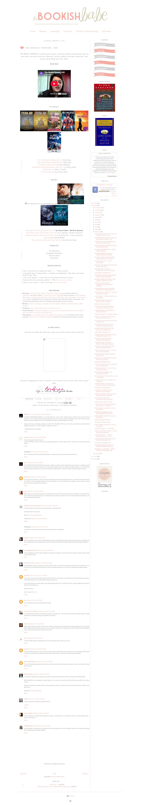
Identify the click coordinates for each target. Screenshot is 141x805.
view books (114, 195)
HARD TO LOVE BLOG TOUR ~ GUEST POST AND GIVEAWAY (106, 431)
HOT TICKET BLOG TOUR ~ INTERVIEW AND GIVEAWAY (104, 398)
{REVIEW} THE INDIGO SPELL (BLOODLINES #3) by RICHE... (104, 412)
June (96, 222)
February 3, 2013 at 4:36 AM (40, 452)
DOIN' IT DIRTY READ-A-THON (103, 402)
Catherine (26, 295)
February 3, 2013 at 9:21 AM (37, 538)
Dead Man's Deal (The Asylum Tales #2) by (48, 167)
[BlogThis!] (67, 403)
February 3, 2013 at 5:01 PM (35, 638)
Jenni (25, 624)
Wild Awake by (48, 169)
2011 (95, 459)
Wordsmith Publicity (30, 661)
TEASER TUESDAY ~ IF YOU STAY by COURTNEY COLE (105, 369)
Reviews (42, 31)
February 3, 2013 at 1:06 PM (34, 600)
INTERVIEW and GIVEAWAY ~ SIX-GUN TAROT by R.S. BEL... (106, 293)
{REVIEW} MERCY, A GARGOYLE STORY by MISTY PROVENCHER (105, 384)
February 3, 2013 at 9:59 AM (46, 550)
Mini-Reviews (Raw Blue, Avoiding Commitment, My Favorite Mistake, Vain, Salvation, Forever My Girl (54, 297)
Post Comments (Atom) (58, 776)
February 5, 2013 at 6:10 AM (41, 713)
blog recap (44, 405)
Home (32, 31)
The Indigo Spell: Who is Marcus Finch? (46, 308)
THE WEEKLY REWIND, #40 (103, 387)
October (97, 212)
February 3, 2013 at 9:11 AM (39, 527)
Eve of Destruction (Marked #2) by (50, 162)
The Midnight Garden (36, 690)
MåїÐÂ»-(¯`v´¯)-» (29, 414)
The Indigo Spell (38, 315)
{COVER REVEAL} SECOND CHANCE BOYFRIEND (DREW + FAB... (106, 238)
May (96, 224)
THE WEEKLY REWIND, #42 (103, 273)
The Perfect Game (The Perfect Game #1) (41, 233)
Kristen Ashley (111, 172)
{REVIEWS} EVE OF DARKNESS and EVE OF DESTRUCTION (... (105, 242)
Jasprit (26, 538)
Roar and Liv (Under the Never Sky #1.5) (47, 240)
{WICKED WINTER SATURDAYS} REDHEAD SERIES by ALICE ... (104, 445)
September (98, 215)
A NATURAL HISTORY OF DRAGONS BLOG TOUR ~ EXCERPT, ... (105, 405)
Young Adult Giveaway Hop (56, 315)
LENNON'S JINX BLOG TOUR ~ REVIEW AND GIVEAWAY (104, 339)
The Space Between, (42, 310)
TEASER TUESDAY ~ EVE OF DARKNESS (103, 261)
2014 (95, 203)
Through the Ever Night (52, 295)
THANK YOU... (53, 784)
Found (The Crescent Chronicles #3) (64, 310)
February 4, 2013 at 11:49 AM (36, 699)
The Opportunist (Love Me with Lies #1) (40, 230)
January (97, 453)
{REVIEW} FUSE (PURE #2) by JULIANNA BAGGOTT (103, 372)
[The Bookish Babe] (104, 481)
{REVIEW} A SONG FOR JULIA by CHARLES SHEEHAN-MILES (104, 325)
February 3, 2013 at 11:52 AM (38, 575)
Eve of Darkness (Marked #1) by (50, 160)
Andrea (101, 187)
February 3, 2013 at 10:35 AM (43, 563)
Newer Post (23, 773)
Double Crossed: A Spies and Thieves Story (42, 235)
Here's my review (59, 282)
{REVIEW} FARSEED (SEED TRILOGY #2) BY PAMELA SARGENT (105, 276)
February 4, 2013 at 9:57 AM (41, 674)
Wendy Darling (28, 674)
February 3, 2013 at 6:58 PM (38, 649)
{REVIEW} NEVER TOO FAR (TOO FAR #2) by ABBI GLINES (106, 246)
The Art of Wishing (48, 172)
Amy (25, 491)
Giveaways (54, 31)
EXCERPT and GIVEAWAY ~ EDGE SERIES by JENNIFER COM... (105, 449)
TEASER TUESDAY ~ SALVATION (104, 428)
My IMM (26, 705)
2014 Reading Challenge (105, 185)
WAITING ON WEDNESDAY (102, 304)
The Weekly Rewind (68, 405)
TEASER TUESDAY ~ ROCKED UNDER (106, 314)
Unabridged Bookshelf (30, 550)
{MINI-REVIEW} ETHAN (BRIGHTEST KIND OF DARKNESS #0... (105, 439)
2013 (95, 205)
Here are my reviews (64, 280)
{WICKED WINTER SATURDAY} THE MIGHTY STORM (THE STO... (105, 280)
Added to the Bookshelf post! (34, 515)
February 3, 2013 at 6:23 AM (38, 477)
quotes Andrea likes (104, 153)
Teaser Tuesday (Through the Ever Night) (44, 304)
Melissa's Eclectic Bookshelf (39, 518)
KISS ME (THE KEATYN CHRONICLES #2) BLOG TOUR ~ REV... (106, 234)
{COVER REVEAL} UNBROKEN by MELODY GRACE (104, 311)
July (96, 219)
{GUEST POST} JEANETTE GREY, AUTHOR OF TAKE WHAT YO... (104, 307)
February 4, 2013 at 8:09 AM (44, 661)
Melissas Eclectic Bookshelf (32, 505)
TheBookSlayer (28, 726)
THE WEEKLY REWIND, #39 (103, 442)
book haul (54, 405)
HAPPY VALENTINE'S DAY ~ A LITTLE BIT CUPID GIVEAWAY (105, 351)
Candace (26, 437)
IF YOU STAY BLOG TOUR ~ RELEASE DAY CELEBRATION (106, 365)
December (98, 207)
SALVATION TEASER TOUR (102, 422)
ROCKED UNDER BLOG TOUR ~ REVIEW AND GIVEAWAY (104, 300)
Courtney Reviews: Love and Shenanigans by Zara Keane (53, 786)
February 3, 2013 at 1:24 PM (47, 611)
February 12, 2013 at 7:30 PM (42, 726)
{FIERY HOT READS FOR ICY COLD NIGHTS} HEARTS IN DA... (105, 317)
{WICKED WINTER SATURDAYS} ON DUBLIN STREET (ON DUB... (105, 394)
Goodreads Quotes (112, 176)
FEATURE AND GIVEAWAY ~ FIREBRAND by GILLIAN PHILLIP (105, 269)
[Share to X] (69, 403)
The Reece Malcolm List (48, 165)
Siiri (25, 462)
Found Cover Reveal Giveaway (40, 317)
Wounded (47, 237)
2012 (95, 456)
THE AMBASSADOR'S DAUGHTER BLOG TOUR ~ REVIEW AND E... (105, 289)
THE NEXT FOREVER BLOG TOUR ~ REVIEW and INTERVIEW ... (105, 347)
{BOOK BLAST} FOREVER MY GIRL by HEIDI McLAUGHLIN (106, 358)
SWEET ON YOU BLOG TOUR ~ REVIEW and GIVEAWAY (104, 391)
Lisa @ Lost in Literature (31, 611)
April (96, 227)
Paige (25, 699)
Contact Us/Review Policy (87, 31)
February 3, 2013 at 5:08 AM (35, 462)
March (96, 229)
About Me (67, 31)
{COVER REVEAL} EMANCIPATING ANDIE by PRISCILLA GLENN (105, 258)
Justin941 (27, 575)
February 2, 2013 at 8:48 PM (42, 414)
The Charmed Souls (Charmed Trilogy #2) (46, 293)
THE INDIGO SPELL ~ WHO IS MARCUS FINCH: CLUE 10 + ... (104, 435)
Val (25, 600)
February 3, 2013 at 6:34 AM (35, 491)
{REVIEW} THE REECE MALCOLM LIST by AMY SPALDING (106, 265)
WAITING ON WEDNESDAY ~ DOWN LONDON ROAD (105, 250)
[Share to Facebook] (70, 403)
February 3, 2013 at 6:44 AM (49, 505)
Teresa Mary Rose (29, 563)
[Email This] (65, 403)
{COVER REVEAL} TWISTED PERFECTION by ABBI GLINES (104, 343)
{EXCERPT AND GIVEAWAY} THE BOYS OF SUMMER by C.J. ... (104, 329)
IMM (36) (34, 592)
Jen (25, 638)
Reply (25, 431)
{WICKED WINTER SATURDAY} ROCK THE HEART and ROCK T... (106, 335)
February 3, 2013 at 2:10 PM (36, 624)
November (98, 210)
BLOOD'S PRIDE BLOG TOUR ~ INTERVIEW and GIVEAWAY (104, 254)
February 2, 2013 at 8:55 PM (38, 437)
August (97, 217)
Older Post (85, 773)
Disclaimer (106, 31)
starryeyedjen (28, 713)
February (97, 232)
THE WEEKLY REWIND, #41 (103, 332)
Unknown (50, 402)
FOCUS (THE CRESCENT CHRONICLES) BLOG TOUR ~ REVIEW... (104, 284)
